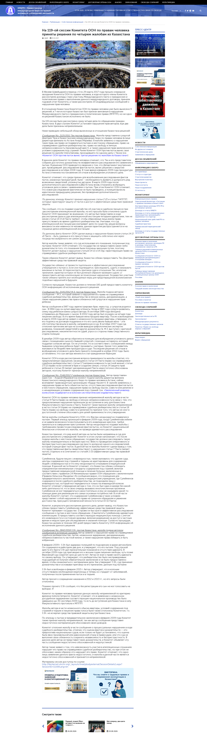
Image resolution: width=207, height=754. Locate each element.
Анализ (118, 2)
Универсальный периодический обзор (148, 227)
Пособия (138, 277)
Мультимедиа (168, 2)
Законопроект (141, 319)
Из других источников (144, 149)
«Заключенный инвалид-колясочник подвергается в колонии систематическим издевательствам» (86, 391)
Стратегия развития (143, 177)
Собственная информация (72, 22)
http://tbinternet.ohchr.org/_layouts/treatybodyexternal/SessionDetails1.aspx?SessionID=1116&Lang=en (82, 665)
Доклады (138, 314)
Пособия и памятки (143, 300)
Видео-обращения (142, 340)
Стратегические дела (144, 152)
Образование (131, 2)
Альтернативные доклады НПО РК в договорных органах (149, 207)
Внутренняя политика (144, 180)
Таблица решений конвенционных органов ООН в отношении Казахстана (149, 251)
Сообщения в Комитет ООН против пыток (149, 267)
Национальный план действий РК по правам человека (149, 220)
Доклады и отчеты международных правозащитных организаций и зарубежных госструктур (149, 215)
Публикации (55, 22)
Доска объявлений (37, 2)
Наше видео (140, 337)
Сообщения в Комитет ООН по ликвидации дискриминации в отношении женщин (147, 257)
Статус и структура (143, 174)
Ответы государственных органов (149, 324)
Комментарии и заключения (146, 286)
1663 (46, 38)
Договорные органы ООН (99, 2)
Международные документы (147, 322)
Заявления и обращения (144, 155)
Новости (20, 2)
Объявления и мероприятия (146, 163)
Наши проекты (141, 182)
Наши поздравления (143, 188)
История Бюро (141, 172)
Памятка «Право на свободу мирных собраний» (146, 328)
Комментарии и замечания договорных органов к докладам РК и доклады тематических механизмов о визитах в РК (149, 244)
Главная (9, 2)
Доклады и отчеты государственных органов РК (150, 232)
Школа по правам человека (146, 302)
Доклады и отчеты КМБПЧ (145, 210)
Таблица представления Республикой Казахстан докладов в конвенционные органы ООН (149, 273)
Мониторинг (79, 2)
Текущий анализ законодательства (149, 289)
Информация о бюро (59, 2)
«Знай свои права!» (143, 297)
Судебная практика (143, 224)
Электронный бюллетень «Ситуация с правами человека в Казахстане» (150, 202)
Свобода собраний (150, 2)
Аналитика (139, 311)
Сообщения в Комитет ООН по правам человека (147, 263)
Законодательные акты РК (146, 316)
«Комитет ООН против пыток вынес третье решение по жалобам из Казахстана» (85, 155)
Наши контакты (141, 185)
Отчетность (140, 190)
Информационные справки (146, 199)
